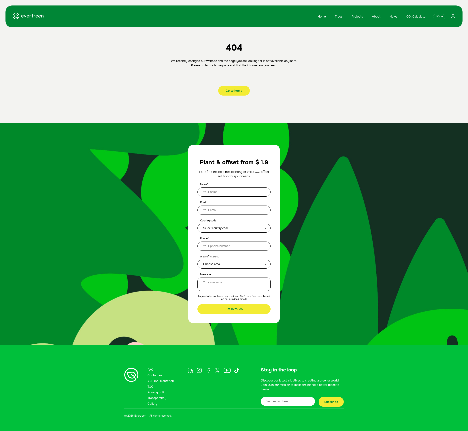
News (393, 16)
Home (322, 16)
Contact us (155, 375)
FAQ (150, 370)
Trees (338, 16)
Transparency (157, 398)
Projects (357, 16)
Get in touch (234, 309)
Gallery (152, 404)
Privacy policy (157, 392)
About (376, 16)
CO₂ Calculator (416, 16)
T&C (150, 387)
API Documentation (161, 381)
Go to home (234, 91)
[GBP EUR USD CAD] (439, 16)
